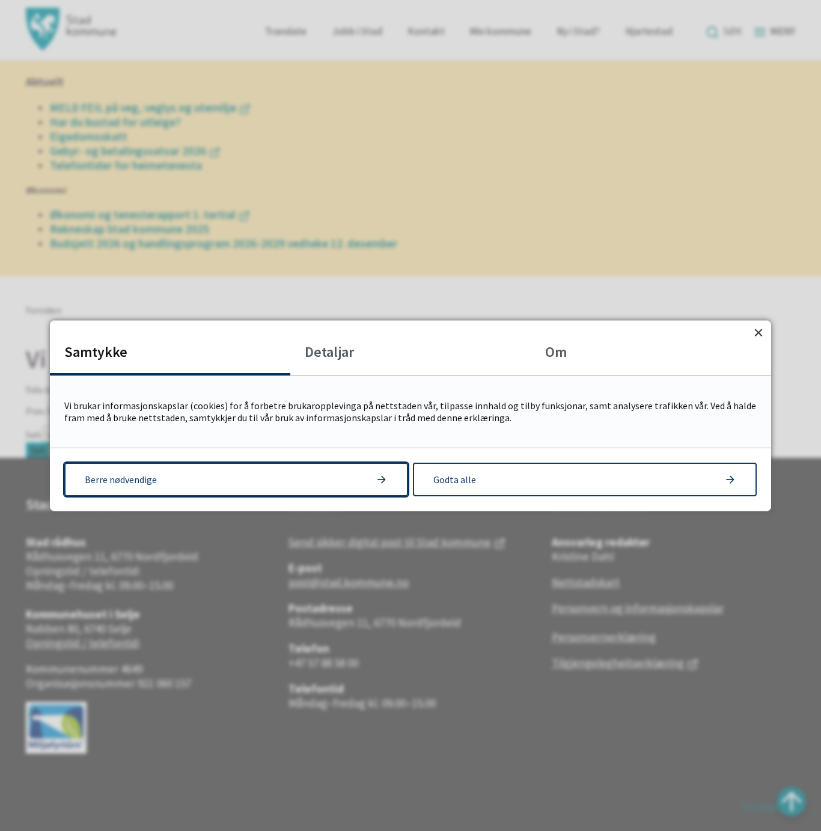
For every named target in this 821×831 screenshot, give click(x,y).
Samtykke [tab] (95, 351)
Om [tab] (556, 351)
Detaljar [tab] (329, 351)
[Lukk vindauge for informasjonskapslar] (758, 333)
